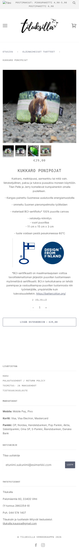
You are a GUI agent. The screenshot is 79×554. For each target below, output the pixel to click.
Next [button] (69, 106)
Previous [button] (9, 106)
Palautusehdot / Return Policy (24, 381)
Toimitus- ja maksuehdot (20, 386)
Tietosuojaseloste (15, 390)
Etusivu (8, 52)
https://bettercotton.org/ (51, 293)
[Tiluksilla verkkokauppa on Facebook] (36, 546)
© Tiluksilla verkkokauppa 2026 (39, 537)
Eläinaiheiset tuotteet (39, 52)
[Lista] (5, 25)
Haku (6, 376)
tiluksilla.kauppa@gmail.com (20, 523)
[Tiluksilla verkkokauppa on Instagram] (43, 546)
